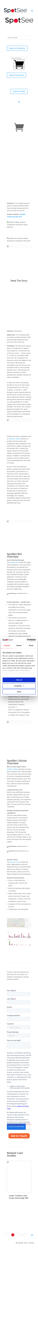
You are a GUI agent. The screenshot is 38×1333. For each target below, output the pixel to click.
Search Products (17, 48)
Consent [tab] (7, 645)
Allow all (19, 680)
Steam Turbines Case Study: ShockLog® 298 (18, 1196)
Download (19, 288)
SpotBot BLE (17, 217)
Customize (18, 686)
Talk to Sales (19, 91)
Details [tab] (19, 645)
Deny (19, 692)
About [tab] (31, 645)
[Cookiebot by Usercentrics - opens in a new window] (27, 640)
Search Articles (16, 75)
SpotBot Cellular (14, 439)
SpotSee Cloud (15, 862)
